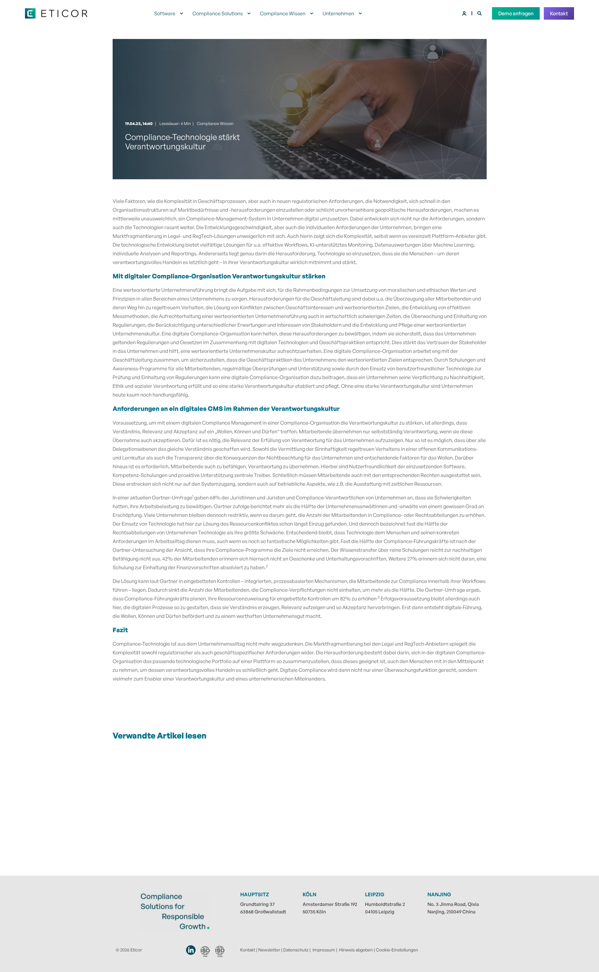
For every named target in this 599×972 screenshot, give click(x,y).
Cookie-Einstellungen (397, 949)
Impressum (324, 949)
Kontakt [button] (559, 13)
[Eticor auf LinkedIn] (191, 950)
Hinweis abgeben (356, 949)
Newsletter (269, 949)
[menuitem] (181, 13)
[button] (12, 960)
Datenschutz (296, 949)
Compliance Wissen (215, 123)
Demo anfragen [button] (515, 13)
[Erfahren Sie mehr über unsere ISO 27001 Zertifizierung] (220, 951)
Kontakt (247, 949)
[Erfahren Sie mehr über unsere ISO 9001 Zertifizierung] (205, 951)
